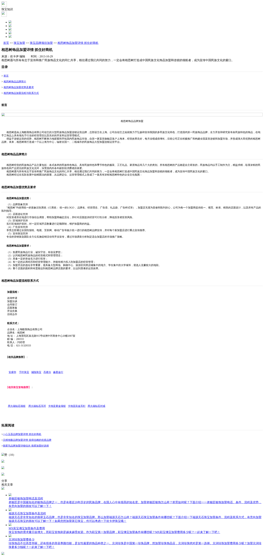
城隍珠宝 (36, 372)
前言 (6, 75)
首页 (6, 42)
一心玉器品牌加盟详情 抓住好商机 (22, 434)
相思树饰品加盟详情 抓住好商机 (77, 42)
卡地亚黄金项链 (57, 406)
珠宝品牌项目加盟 (41, 42)
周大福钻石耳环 (37, 406)
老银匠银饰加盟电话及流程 (26, 498)
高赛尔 (47, 372)
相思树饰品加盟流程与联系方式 (21, 93)
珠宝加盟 (19, 42)
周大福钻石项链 (17, 406)
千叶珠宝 (24, 372)
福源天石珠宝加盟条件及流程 (27, 513)
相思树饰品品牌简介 (15, 81)
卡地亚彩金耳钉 (76, 406)
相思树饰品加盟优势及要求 (19, 87)
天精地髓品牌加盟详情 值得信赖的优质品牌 (27, 440)
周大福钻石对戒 (96, 406)
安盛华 (12, 372)
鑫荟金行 (58, 372)
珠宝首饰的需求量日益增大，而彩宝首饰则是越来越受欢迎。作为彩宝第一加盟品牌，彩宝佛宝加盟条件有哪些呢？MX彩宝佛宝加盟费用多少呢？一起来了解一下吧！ (114, 532)
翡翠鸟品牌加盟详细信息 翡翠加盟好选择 (26, 445)
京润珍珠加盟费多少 (21, 539)
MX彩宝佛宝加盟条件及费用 (27, 528)
